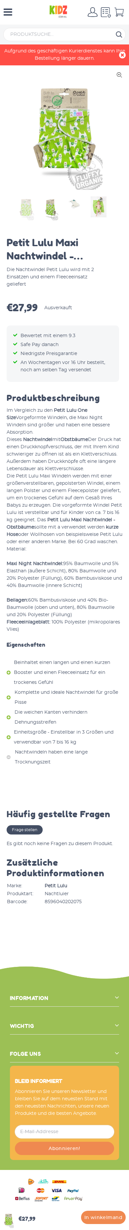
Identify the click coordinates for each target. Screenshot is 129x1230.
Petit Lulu (56, 886)
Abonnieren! (64, 1148)
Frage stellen (24, 830)
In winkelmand (103, 1217)
